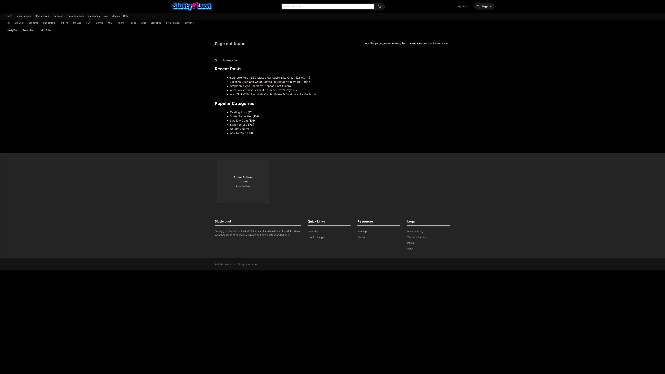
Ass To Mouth (239, 133)
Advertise (313, 231)
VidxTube (46, 30)
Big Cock (19, 22)
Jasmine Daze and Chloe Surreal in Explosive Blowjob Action (270, 81)
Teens (121, 22)
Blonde (99, 22)
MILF (110, 22)
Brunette (33, 22)
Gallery (127, 16)
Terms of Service (416, 237)
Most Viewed (42, 16)
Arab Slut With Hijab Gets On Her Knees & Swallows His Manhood (273, 94)
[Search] (379, 6)
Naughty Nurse (240, 129)
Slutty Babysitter (241, 116)
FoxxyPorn (29, 30)
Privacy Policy (415, 231)
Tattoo (132, 22)
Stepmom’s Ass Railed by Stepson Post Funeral (260, 86)
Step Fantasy (173, 22)
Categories (94, 16)
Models (116, 16)
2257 (410, 249)
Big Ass (77, 22)
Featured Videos (75, 16)
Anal (143, 22)
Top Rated (57, 16)
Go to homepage (226, 60)
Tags (105, 16)
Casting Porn (238, 112)
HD (8, 22)
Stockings (156, 22)
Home (9, 16)
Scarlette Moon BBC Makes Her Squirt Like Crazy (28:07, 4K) (270, 77)
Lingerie (189, 22)
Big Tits (64, 22)
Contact (361, 237)
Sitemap (362, 231)
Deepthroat (49, 22)
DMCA (410, 243)
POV (88, 22)
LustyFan (12, 30)
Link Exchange (316, 237)
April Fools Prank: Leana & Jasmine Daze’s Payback (263, 90)
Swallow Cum (239, 120)
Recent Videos (23, 16)
